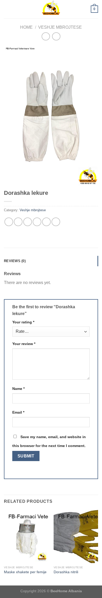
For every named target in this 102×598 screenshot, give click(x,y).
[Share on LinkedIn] (56, 222)
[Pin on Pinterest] (46, 222)
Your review (23, 344)
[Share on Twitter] (27, 222)
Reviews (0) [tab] (15, 261)
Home (26, 27)
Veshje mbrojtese (60, 27)
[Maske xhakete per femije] (26, 536)
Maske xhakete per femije (25, 572)
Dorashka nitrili (66, 572)
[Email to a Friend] (37, 222)
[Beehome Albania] (51, 9)
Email (18, 412)
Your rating (23, 322)
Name (18, 388)
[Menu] (7, 9)
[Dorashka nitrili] (76, 536)
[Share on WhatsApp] (8, 222)
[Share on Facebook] (18, 222)
